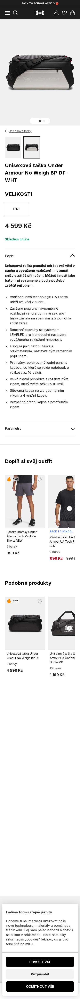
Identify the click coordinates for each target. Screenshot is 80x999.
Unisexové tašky (20, 131)
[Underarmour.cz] (40, 13)
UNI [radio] (16, 209)
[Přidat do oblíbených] (40, 480)
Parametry (13, 428)
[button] (40, 121)
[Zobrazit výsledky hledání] (15, 12)
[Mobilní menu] (7, 12)
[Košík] (72, 12)
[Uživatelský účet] (56, 12)
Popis (9, 256)
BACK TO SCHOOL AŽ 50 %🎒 (40, 3)
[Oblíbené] (64, 12)
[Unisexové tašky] (6, 131)
